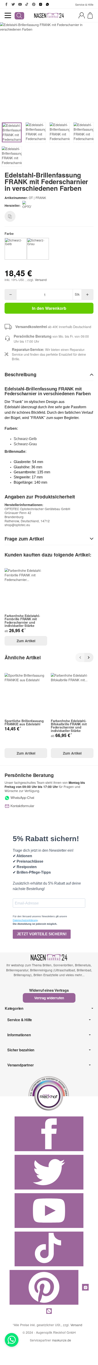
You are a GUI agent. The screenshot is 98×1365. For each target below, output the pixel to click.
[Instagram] (40, 4)
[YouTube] (20, 4)
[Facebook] (6, 4)
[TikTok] (27, 4)
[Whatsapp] (11, 1340)
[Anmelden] (81, 15)
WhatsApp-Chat (22, 797)
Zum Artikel (26, 640)
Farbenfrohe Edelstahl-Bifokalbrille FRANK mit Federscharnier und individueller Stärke (69, 725)
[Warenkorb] (90, 15)
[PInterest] (34, 4)
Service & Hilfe (84, 4)
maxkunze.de (61, 1340)
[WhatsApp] (47, 4)
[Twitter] (13, 4)
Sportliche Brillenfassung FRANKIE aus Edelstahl (24, 722)
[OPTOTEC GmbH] (27, 205)
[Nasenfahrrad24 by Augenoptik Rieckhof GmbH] (49, 15)
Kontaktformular (22, 805)
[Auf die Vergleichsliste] (10, 216)
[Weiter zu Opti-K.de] (48, 1092)
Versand (41, 279)
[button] (49, 374)
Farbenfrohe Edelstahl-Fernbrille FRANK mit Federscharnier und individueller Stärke (22, 620)
